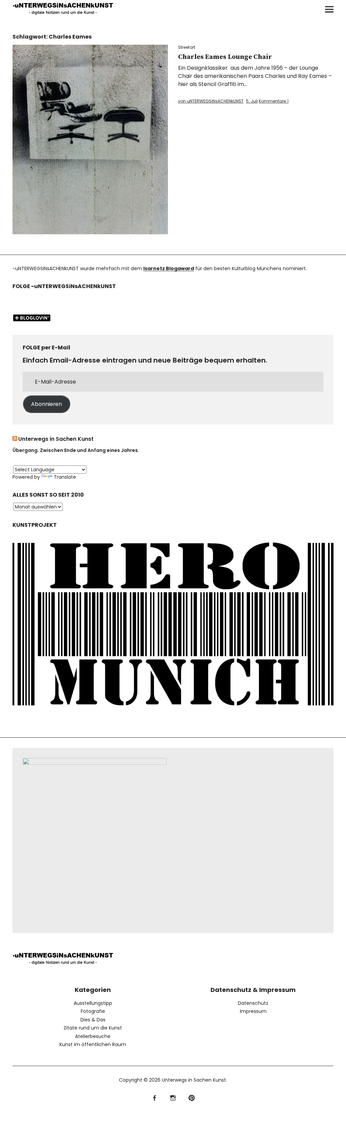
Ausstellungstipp (93, 1003)
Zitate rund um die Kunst (93, 1027)
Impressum (253, 1011)
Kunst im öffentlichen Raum (92, 1044)
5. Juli (252, 101)
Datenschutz (253, 1003)
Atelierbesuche (92, 1036)
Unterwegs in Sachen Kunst (56, 439)
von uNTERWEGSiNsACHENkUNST (211, 101)
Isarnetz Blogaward (168, 268)
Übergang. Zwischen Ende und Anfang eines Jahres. (76, 450)
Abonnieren (46, 404)
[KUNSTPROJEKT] (173, 712)
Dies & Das (92, 1019)
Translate (65, 477)
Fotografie (93, 1011)
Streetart (186, 47)
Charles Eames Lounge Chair (225, 57)
